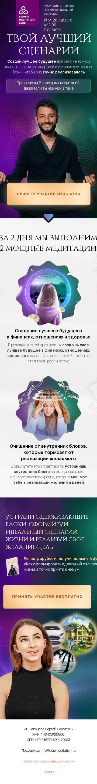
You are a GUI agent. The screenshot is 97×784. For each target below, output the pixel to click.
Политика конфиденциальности (48, 761)
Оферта (48, 772)
